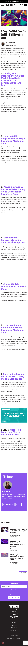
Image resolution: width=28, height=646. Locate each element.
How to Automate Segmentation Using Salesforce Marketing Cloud (12, 329)
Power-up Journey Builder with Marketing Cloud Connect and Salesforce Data (13, 190)
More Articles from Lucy (8, 504)
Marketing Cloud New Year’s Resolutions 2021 (11, 432)
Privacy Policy (14, 635)
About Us (14, 622)
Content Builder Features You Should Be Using (13, 286)
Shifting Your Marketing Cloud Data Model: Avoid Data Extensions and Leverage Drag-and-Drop (12, 79)
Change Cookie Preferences (14, 638)
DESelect (16, 440)
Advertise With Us (14, 630)
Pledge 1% (14, 633)
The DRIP (10, 498)
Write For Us (14, 628)
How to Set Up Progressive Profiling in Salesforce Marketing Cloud (13, 140)
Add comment (23, 572)
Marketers (3, 28)
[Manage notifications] (3, 643)
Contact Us (14, 625)
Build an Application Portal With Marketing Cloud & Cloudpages (12, 376)
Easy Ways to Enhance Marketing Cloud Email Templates (13, 240)
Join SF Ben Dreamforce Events (14, 1)
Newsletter (26, 5)
